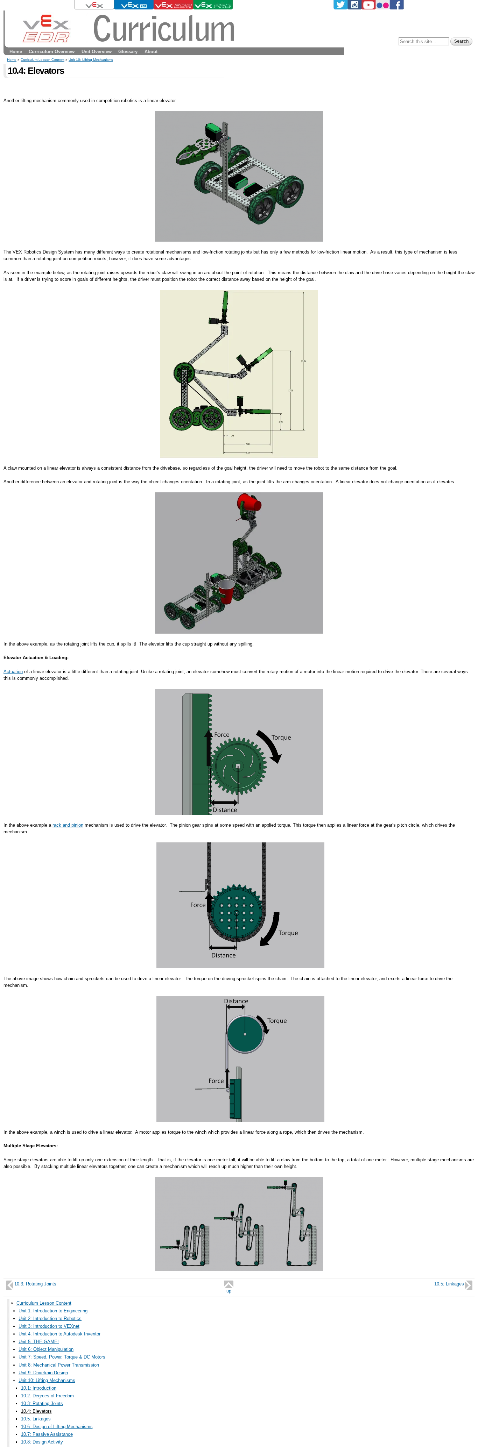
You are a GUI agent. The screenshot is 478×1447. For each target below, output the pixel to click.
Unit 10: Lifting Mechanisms (91, 60)
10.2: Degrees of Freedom (47, 1395)
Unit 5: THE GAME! (39, 1341)
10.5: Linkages (449, 1283)
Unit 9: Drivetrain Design (43, 1372)
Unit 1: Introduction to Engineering (53, 1310)
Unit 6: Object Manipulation (46, 1349)
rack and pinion (67, 825)
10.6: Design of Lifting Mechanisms (57, 1426)
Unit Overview (97, 51)
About (151, 51)
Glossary (128, 51)
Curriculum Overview (52, 51)
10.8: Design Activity (42, 1442)
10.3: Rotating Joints (35, 1283)
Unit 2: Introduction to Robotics (50, 1318)
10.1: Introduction (38, 1388)
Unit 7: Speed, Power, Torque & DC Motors (62, 1357)
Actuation (13, 671)
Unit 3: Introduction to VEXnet (49, 1326)
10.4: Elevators (36, 1411)
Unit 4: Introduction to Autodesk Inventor (59, 1333)
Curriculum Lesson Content (42, 60)
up (228, 1290)
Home (15, 51)
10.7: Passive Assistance (47, 1434)
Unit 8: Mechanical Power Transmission (59, 1365)
